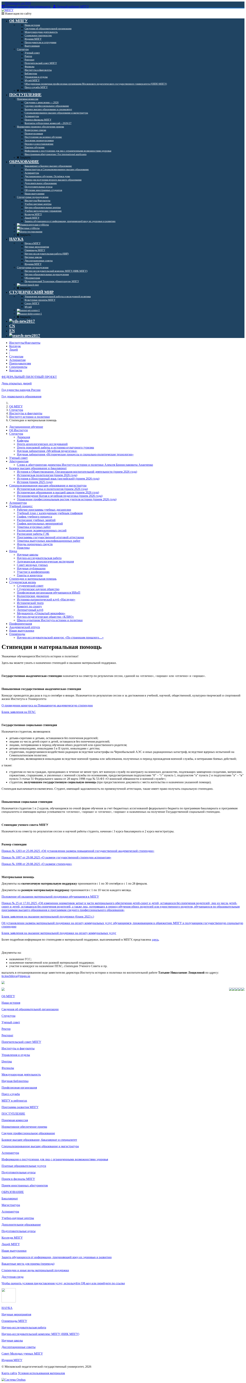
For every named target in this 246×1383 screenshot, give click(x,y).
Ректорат (7, 1035)
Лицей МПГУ (11, 1244)
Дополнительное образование (21, 1224)
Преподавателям (20, 363)
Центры (7, 1061)
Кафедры (23, 440)
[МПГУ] (7, 10)
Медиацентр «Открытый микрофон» (41, 613)
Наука (13, 551)
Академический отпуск (24, 627)
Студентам (16, 356)
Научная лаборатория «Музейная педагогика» (47, 451)
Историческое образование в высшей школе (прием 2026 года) (58, 492)
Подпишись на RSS (17, 3)
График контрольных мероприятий (40, 523)
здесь (155, 939)
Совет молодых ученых (32, 565)
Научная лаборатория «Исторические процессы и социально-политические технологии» (75, 454)
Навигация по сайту (18, 13)
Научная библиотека (15, 1081)
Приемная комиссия (15, 1120)
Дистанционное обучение (26, 426)
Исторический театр (30, 603)
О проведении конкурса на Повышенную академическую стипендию (47, 705)
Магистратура (11, 1205)
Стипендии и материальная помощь (33, 578)
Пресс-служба (11, 1094)
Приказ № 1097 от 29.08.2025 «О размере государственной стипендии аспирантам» (56, 857)
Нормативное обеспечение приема (24, 1126)
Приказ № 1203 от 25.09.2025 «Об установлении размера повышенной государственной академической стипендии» (78, 851)
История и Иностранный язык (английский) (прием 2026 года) (58, 478)
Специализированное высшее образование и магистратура (47, 485)
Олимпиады (17, 634)
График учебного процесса (34, 516)
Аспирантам (17, 360)
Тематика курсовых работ (34, 527)
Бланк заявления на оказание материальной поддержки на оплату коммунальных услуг (59, 933)
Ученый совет (18, 457)
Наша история (11, 1002)
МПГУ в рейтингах (14, 1100)
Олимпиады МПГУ (14, 1321)
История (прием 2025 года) (34, 482)
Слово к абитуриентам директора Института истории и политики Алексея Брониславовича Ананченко (85, 464)
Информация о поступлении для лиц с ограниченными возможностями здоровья (55, 1159)
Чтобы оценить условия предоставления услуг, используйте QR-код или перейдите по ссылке (63, 1283)
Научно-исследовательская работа (39, 558)
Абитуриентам (18, 461)
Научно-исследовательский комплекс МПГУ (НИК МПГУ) (40, 1334)
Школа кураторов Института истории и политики (50, 620)
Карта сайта (9, 1373)
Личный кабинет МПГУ (73, 6)
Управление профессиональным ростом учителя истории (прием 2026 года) (66, 499)
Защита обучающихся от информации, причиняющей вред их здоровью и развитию (57, 1257)
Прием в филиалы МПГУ (18, 1179)
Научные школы (27, 554)
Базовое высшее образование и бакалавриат (38, 468)
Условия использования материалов (41, 1373)
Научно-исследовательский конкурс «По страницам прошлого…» (60, 637)
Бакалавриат (10, 1198)
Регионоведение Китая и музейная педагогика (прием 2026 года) (59, 495)
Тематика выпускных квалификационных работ (48, 540)
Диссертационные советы (19, 1347)
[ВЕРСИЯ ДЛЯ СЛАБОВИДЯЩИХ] (22, 321)
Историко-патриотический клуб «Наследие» (46, 599)
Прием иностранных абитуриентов (25, 1185)
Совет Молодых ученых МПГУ (22, 1353)
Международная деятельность (21, 1074)
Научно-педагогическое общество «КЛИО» (45, 616)
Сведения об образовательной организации (30, 1009)
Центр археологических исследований (42, 444)
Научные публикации (31, 568)
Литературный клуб (30, 609)
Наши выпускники (21, 630)
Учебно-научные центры (18, 1218)
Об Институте (18, 430)
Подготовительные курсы (19, 1172)
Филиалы (8, 1068)
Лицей (13, 349)
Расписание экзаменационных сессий (41, 530)
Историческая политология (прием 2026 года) (47, 475)
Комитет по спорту (29, 606)
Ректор (6, 1028)
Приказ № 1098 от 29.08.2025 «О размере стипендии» (37, 864)
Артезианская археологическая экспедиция (45, 561)
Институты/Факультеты (24, 342)
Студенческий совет (30, 585)
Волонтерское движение (33, 596)
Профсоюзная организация (19, 1087)
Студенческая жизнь (22, 582)
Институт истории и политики (29, 416)
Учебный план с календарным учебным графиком (50, 513)
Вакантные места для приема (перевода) (28, 1263)
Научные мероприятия (16, 1314)
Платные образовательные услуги (24, 1165)
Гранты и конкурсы (29, 575)
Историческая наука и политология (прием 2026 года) (52, 489)
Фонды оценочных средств (35, 544)
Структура (16, 409)
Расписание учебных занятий (36, 520)
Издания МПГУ (12, 1360)
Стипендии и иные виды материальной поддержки (35, 1270)
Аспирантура (18, 502)
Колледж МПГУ (12, 1237)
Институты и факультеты (25, 413)
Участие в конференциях (33, 571)
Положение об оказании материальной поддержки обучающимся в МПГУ (50, 896)
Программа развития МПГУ (20, 1107)
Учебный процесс (21, 506)
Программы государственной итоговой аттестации (50, 537)
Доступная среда (12, 1276)
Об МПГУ (16, 406)
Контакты (15, 370)
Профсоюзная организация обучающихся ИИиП (48, 592)
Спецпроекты (18, 366)
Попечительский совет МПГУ (21, 1041)
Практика (23, 547)
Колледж (15, 346)
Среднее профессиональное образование (28, 1133)
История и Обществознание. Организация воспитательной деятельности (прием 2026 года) (77, 471)
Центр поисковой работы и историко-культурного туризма (55, 447)
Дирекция (23, 437)
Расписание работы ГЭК (33, 533)
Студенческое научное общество (38, 589)
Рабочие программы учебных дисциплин (44, 509)
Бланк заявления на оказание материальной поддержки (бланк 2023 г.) (48, 916)
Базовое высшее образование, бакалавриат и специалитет (39, 1139)
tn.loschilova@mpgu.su (16, 976)
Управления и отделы (16, 1055)
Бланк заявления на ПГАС (19, 712)
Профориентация (20, 623)
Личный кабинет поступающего (28, 6)
